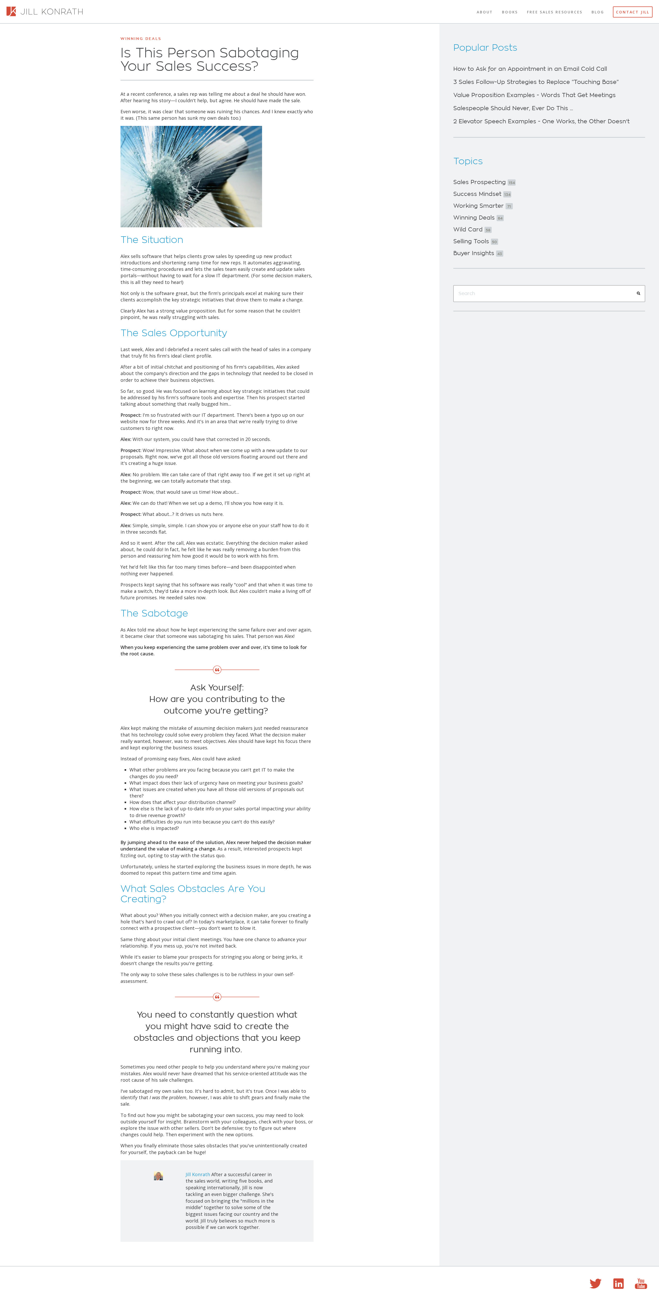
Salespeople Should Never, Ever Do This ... (513, 108)
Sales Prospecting (484, 182)
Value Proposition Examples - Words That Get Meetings (534, 95)
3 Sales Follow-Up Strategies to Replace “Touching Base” (536, 82)
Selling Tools (475, 241)
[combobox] (549, 293)
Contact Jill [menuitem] (632, 12)
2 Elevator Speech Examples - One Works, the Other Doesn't (541, 121)
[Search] (638, 293)
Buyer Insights (477, 253)
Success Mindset (481, 194)
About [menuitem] (485, 12)
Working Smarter (482, 206)
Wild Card (471, 229)
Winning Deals (140, 38)
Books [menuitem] (510, 12)
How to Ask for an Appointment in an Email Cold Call (530, 69)
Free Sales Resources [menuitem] (555, 12)
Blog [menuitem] (598, 12)
